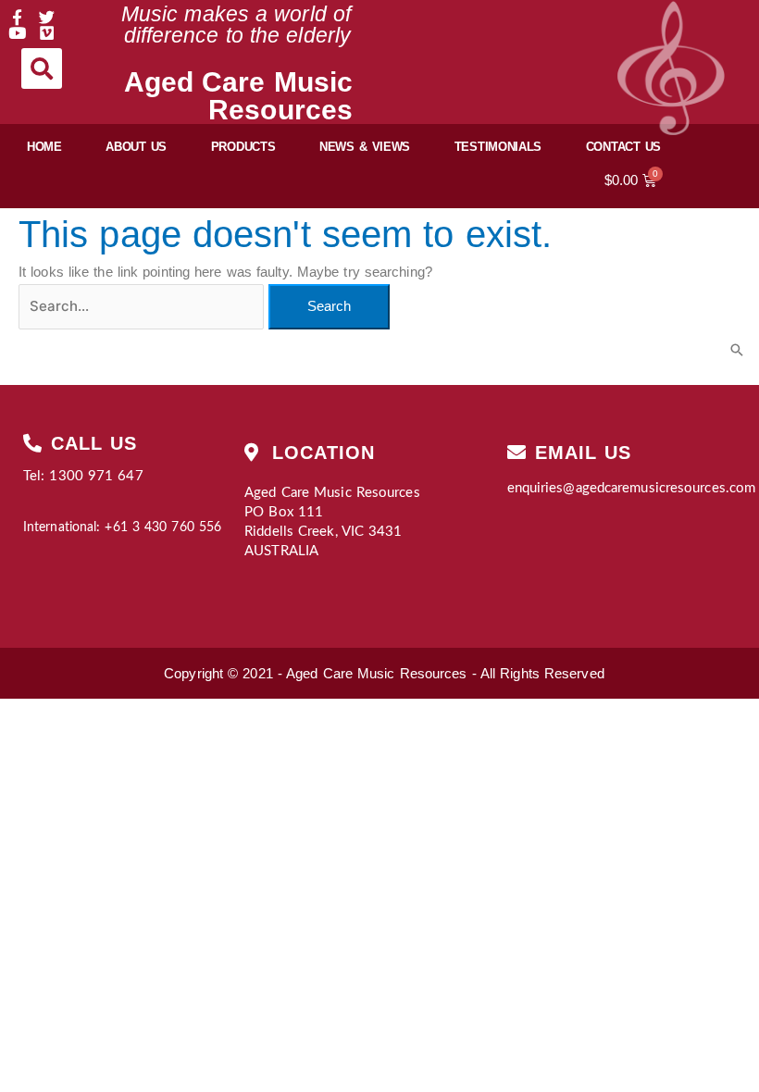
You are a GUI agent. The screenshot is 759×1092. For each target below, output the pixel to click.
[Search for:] (143, 306)
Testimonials (497, 147)
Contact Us (623, 147)
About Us (136, 147)
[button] (41, 68)
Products (243, 147)
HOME (44, 147)
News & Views (364, 147)
